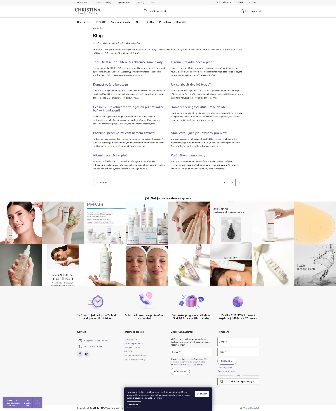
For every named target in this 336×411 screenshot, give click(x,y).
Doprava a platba (124, 2)
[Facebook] (80, 354)
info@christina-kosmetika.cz (97, 340)
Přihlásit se (180, 371)
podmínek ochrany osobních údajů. (188, 364)
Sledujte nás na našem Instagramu (171, 198)
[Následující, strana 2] (232, 182)
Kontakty (140, 2)
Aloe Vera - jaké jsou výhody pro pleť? (199, 133)
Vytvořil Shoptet (251, 408)
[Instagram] (87, 354)
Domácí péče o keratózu (110, 84)
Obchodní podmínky (103, 2)
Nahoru (103, 182)
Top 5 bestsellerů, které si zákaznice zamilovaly (128, 62)
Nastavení (134, 404)
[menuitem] (84, 22)
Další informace (155, 397)
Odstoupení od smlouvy (135, 355)
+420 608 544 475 (93, 346)
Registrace (252, 2)
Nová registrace (224, 367)
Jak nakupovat (83, 2)
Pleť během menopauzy (188, 155)
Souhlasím (202, 393)
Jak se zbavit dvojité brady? (191, 84)
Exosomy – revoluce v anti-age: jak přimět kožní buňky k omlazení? (128, 109)
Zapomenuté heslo (226, 371)
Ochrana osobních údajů (135, 359)
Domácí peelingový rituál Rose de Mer (199, 107)
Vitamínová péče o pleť (110, 155)
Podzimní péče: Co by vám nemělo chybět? (124, 133)
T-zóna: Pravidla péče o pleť (191, 62)
